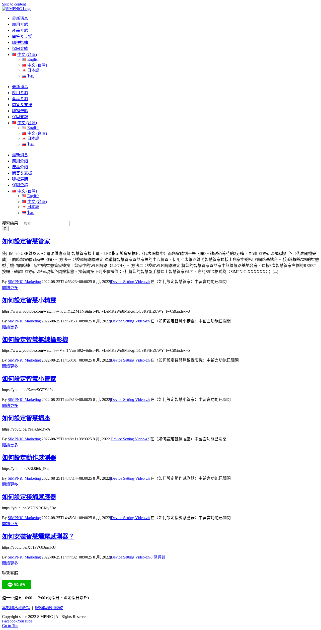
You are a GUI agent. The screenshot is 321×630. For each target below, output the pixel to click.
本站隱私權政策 (16, 608)
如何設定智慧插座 (26, 418)
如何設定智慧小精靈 (29, 300)
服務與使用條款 (49, 608)
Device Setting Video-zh (130, 281)
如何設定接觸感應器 (29, 497)
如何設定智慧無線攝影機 (35, 339)
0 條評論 (158, 557)
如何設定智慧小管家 (29, 379)
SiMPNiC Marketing (24, 281)
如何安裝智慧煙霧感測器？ (38, 536)
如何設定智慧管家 (26, 241)
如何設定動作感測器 (29, 457)
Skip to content (14, 4)
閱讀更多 (10, 288)
